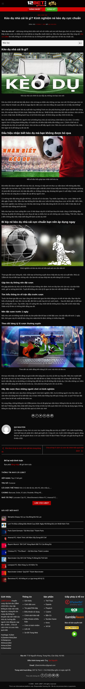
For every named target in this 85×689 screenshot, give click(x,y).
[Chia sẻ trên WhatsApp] (33, 415)
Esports (48, 604)
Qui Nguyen (52, 24)
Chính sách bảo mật (31, 615)
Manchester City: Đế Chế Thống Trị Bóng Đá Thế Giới (28, 558)
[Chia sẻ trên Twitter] (40, 415)
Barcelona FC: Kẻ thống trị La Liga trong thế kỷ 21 (26, 578)
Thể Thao (49, 601)
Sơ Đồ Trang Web (31, 633)
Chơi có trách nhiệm (31, 625)
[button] (3, 3)
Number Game (51, 619)
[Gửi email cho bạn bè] (44, 415)
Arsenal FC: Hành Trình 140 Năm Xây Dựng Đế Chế (27, 537)
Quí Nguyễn (53, 660)
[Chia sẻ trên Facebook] (37, 415)
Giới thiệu (28, 601)
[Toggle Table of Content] (79, 43)
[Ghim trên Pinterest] (48, 415)
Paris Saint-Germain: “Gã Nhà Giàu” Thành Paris (26, 531)
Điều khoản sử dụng (31, 612)
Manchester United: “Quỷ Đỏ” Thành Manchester (25, 572)
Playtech (49, 608)
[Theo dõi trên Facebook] (42, 675)
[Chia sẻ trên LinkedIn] (52, 415)
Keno (48, 623)
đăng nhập (15, 464)
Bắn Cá (48, 615)
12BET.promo (6, 601)
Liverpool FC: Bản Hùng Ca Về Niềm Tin (23, 565)
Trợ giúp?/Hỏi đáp (31, 608)
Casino (48, 612)
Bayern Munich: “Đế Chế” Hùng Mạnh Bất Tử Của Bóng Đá (29, 544)
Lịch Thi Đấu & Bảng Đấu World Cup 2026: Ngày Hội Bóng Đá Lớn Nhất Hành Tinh (38, 524)
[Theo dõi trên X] (46, 675)
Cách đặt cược (29, 604)
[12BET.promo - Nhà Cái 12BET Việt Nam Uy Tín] (42, 3)
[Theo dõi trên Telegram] (57, 675)
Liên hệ (27, 629)
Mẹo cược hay (42, 15)
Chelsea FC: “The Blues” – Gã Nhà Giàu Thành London (28, 551)
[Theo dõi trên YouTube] (53, 675)
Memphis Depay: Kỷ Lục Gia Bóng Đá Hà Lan (24, 517)
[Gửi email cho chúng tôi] (50, 675)
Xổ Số (48, 626)
